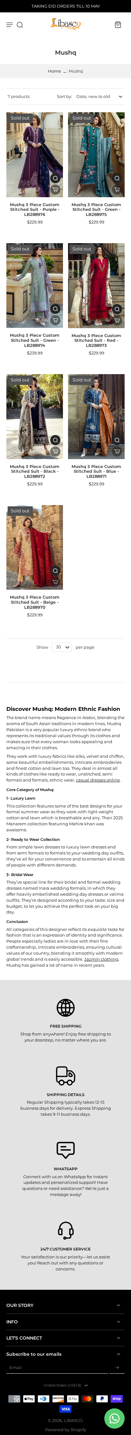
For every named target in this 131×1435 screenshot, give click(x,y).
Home (54, 71)
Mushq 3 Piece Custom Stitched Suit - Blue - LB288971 (96, 471)
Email (16, 1368)
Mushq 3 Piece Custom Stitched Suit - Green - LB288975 (96, 209)
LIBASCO (73, 1420)
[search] (20, 24)
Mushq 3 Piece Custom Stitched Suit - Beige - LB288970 (34, 602)
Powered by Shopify (65, 1429)
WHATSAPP (66, 1169)
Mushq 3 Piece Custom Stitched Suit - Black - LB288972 (34, 471)
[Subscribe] (117, 1368)
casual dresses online (98, 780)
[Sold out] (55, 190)
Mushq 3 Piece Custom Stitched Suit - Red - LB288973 (96, 340)
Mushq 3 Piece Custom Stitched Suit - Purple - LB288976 (34, 209)
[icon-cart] (118, 24)
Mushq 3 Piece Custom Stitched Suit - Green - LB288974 (34, 340)
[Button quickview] (55, 178)
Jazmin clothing (101, 959)
